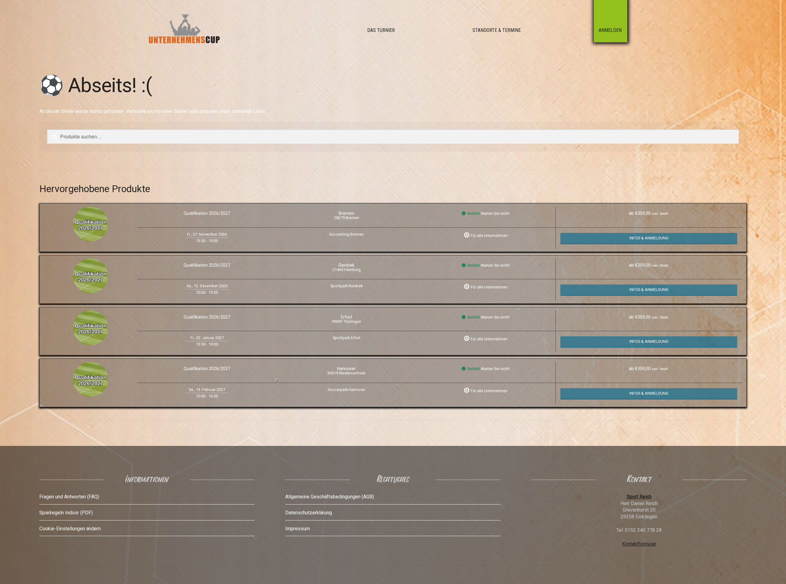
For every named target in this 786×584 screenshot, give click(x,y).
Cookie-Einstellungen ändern (70, 529)
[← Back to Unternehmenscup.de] (198, 30)
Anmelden (610, 30)
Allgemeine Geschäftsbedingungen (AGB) (329, 497)
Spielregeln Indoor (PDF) (66, 513)
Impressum (297, 529)
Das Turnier (381, 30)
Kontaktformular (639, 544)
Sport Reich (639, 497)
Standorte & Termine (497, 30)
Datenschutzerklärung (308, 513)
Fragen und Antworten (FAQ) (69, 497)
